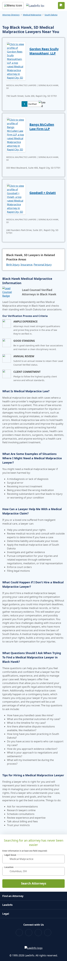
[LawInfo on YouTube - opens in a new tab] (38, 932)
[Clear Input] (61, 859)
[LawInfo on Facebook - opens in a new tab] (19, 932)
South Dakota (51, 14)
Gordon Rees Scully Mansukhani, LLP (44, 51)
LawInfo (7, 905)
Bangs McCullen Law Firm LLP (41, 126)
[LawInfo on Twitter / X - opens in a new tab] (28, 932)
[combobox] (33, 859)
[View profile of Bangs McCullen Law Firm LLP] (16, 134)
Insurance (26, 264)
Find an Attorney (12, 896)
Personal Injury (43, 264)
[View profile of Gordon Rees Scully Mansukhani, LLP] (16, 60)
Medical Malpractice (32, 14)
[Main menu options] (13, 5)
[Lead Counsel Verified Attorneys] (10, 292)
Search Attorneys (33, 883)
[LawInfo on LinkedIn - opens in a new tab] (47, 932)
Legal (5, 913)
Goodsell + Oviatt (42, 193)
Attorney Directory (11, 14)
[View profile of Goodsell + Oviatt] (16, 198)
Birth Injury (12, 264)
